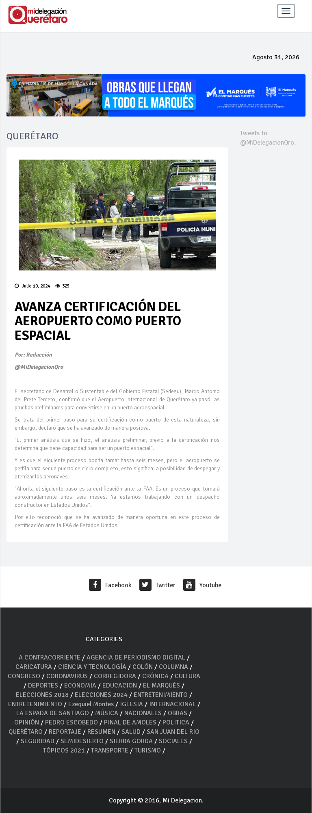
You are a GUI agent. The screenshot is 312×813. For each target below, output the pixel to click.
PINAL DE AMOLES (130, 722)
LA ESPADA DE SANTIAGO (52, 713)
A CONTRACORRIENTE (49, 657)
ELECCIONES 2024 (101, 695)
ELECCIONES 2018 (42, 695)
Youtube (210, 585)
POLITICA (175, 722)
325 (65, 286)
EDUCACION (119, 685)
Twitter (166, 585)
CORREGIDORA (115, 676)
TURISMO (147, 750)
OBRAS (177, 713)
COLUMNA (174, 667)
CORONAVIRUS (67, 676)
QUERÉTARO (26, 732)
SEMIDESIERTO (82, 741)
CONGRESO (24, 676)
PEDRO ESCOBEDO (71, 722)
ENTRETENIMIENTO (161, 695)
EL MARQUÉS (161, 685)
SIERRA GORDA (131, 741)
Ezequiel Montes (91, 704)
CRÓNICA (156, 676)
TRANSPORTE (109, 750)
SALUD (131, 732)
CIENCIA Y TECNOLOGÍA (92, 667)
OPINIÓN (26, 722)
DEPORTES (43, 685)
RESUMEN (101, 732)
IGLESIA (131, 704)
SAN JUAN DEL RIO (173, 732)
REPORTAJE (66, 732)
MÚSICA (107, 713)
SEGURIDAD (37, 741)
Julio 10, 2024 (35, 286)
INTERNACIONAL (172, 704)
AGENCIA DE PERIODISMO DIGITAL (136, 657)
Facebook (118, 585)
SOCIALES (173, 741)
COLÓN (142, 667)
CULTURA (187, 676)
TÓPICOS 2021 (64, 750)
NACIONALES (143, 713)
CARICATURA (34, 667)
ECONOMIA (80, 685)
